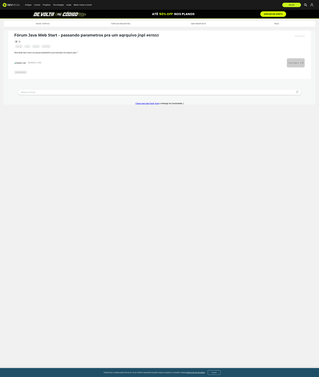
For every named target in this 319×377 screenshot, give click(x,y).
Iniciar (291, 5)
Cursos (37, 5)
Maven (36, 46)
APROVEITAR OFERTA (273, 14)
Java (27, 46)
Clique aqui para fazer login (147, 103)
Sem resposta (198, 24)
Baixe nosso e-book (83, 5)
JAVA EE (46, 46)
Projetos (46, 5)
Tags (276, 24)
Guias (68, 5)
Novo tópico (43, 24)
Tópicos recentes (120, 24)
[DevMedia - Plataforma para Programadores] (12, 5)
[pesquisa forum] (297, 92)
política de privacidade (195, 372)
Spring (18, 46)
